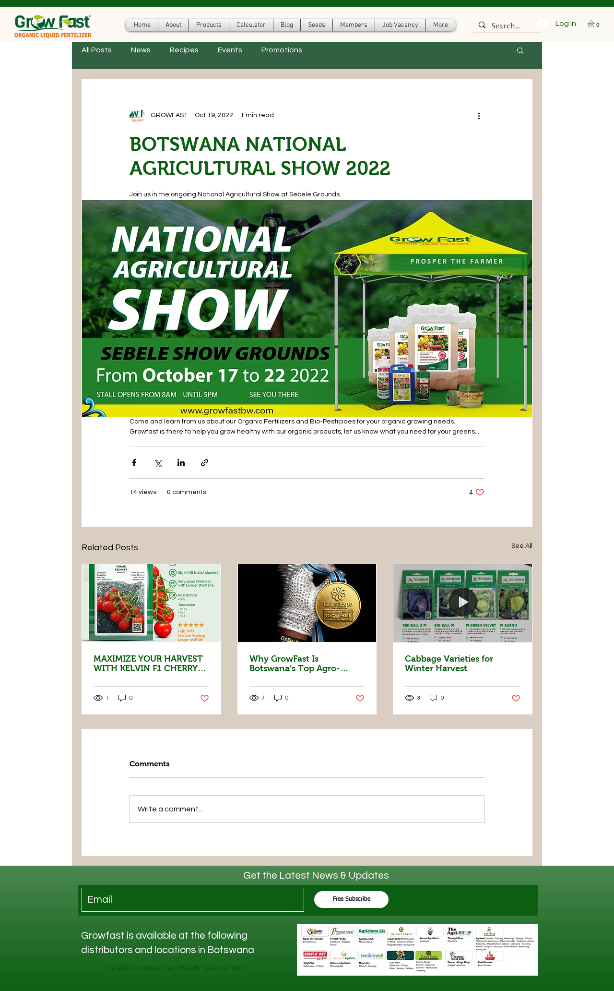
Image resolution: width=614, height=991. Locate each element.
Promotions (281, 50)
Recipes (184, 50)
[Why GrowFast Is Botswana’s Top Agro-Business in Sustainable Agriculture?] (307, 603)
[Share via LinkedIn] (181, 462)
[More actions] (478, 115)
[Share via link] (204, 462)
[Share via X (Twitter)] (157, 462)
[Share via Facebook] (134, 462)
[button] (595, 23)
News (141, 50)
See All (521, 546)
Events (230, 50)
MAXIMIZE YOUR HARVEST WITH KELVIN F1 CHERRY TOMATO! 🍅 (148, 663)
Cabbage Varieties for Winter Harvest (449, 663)
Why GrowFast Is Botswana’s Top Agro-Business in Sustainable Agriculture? (297, 663)
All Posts (97, 50)
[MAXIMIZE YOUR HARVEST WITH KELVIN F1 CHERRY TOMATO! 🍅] (151, 603)
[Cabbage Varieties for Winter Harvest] (462, 603)
